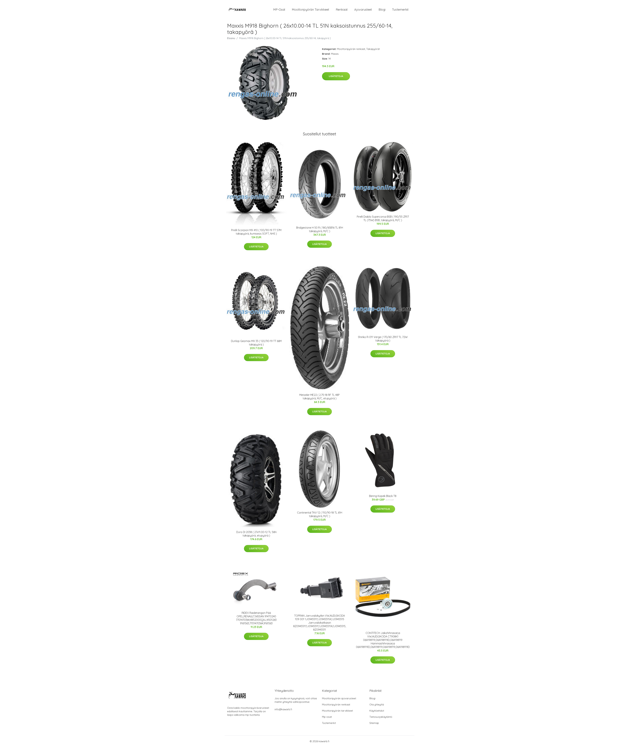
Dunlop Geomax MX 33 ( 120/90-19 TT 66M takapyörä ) (256, 342)
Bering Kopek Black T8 (382, 496)
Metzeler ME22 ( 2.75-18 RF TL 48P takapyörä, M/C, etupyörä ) (319, 396)
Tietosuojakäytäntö (380, 716)
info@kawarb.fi (283, 709)
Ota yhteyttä (376, 704)
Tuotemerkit (400, 9)
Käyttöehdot (376, 710)
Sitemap (374, 723)
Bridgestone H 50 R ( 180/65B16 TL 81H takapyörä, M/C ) (319, 229)
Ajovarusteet (363, 9)
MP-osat (279, 9)
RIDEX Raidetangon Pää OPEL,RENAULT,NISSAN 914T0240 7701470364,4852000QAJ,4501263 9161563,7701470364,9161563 (256, 618)
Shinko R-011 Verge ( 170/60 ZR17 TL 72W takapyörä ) (383, 338)
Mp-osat (327, 716)
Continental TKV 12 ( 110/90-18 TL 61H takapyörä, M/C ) (319, 514)
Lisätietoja (336, 76)
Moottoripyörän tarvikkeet (310, 9)
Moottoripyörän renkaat (351, 49)
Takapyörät (373, 49)
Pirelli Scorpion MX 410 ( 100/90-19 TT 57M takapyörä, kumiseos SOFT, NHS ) (256, 231)
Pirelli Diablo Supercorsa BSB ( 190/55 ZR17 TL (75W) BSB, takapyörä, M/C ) (383, 218)
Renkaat (342, 9)
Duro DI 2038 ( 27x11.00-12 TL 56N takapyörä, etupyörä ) (256, 533)
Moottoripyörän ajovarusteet (339, 698)
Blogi (382, 9)
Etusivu (231, 38)
